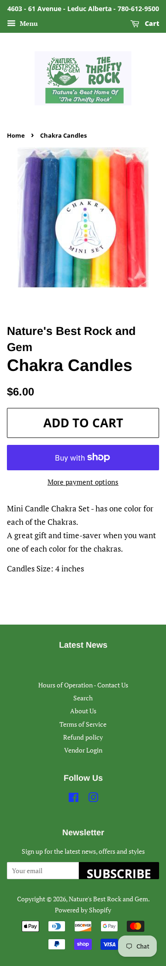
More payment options (83, 481)
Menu (28, 23)
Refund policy (83, 737)
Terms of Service (83, 724)
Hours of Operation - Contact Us (83, 684)
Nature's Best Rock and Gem (108, 898)
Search (83, 697)
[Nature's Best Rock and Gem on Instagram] (93, 799)
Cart (151, 23)
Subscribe (119, 872)
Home (16, 135)
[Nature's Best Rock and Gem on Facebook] (73, 799)
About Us (83, 710)
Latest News (83, 645)
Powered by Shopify (83, 909)
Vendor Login (83, 750)
